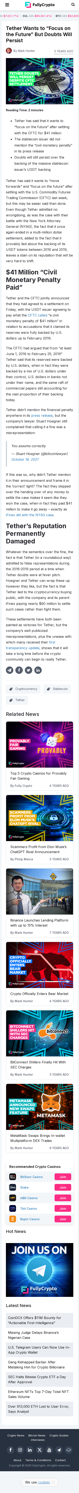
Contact (60, 1460)
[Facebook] (10, 1450)
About (17, 1460)
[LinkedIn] (30, 1450)
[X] (39, 1450)
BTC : (56, 16)
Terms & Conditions (38, 1460)
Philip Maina (24, 859)
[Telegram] (59, 1450)
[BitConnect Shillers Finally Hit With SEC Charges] (39, 1033)
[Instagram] (20, 1450)
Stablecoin (60, 689)
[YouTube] (49, 1450)
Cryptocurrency (26, 689)
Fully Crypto (23, 785)
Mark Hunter (24, 932)
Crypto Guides (59, 1435)
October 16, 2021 (24, 459)
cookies (44, 1482)
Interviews (38, 1439)
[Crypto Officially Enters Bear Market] (39, 965)
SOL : (20, 16)
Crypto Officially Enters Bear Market (39, 994)
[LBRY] (68, 1450)
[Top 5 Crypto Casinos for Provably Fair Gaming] (39, 745)
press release (42, 415)
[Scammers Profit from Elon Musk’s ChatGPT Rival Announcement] (39, 818)
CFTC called (37, 315)
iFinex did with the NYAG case (30, 515)
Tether (20, 700)
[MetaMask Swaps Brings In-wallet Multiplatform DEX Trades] (39, 1107)
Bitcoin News (37, 1435)
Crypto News (15, 1435)
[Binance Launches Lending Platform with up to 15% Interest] (39, 892)
